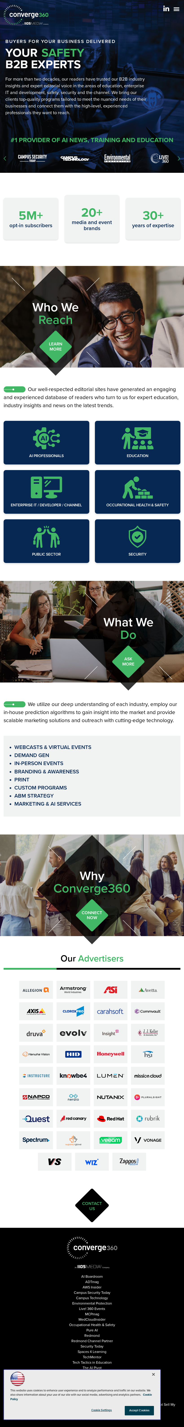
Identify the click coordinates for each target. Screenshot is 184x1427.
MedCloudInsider (92, 1319)
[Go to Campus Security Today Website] (28, 158)
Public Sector (46, 554)
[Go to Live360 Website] (155, 158)
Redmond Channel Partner (92, 1341)
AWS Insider (92, 1287)
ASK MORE (128, 662)
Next (179, 158)
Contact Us (92, 1206)
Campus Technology (92, 1298)
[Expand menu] (176, 10)
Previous (5, 158)
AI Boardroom (92, 1276)
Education (137, 456)
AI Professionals (46, 456)
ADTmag (92, 1282)
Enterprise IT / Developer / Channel (46, 505)
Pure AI (92, 1330)
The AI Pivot (92, 1368)
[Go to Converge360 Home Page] (26, 15)
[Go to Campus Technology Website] (71, 158)
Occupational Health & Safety (137, 505)
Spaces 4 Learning (92, 1352)
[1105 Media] (92, 1266)
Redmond (92, 1335)
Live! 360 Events (92, 1309)
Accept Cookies (139, 1410)
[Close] (153, 1374)
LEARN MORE (55, 347)
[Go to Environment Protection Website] (113, 158)
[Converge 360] (92, 1248)
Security (138, 554)
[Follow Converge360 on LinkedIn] (166, 8)
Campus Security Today (92, 1292)
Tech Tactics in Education (92, 1362)
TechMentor (92, 1357)
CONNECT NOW (92, 915)
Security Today (92, 1346)
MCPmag (92, 1314)
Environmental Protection (92, 1303)
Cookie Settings (101, 1410)
